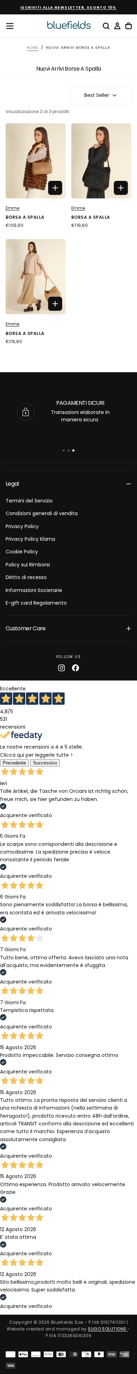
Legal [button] (12, 484)
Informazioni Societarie (34, 590)
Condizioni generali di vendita (42, 513)
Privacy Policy (22, 526)
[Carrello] (128, 26)
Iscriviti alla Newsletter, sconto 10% (68, 7)
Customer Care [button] (26, 628)
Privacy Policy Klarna (30, 539)
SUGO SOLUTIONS (108, 1329)
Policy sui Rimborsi (28, 564)
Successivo (45, 762)
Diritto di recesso (26, 577)
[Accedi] (117, 26)
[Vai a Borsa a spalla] (36, 160)
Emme (12, 208)
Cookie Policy (22, 551)
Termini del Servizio (29, 500)
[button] (10, 26)
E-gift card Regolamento (36, 602)
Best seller (96, 95)
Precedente (14, 762)
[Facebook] (75, 668)
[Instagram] (61, 668)
